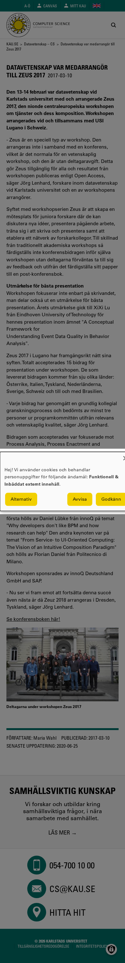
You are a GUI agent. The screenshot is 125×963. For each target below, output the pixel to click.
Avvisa (80, 499)
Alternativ (21, 499)
